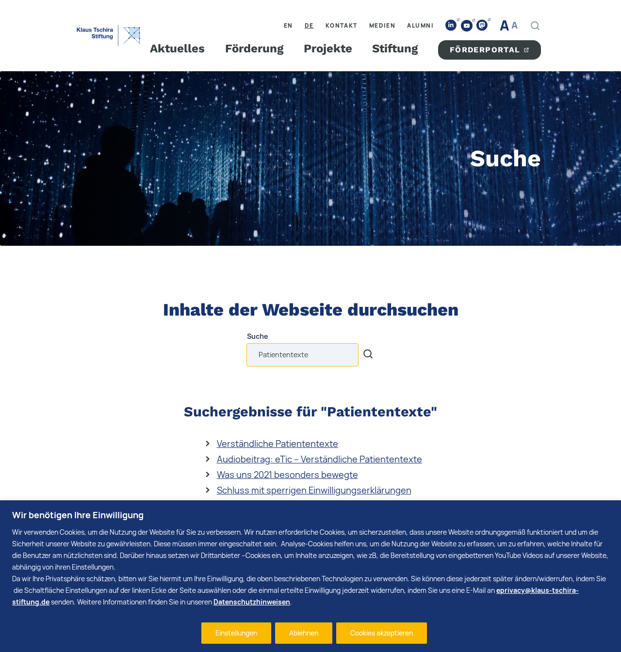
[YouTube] (467, 26)
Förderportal (485, 49)
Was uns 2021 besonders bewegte (287, 474)
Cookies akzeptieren (381, 632)
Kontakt (342, 25)
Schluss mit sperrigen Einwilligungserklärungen (314, 490)
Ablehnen (303, 632)
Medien (382, 25)
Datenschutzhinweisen (251, 601)
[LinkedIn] (451, 25)
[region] (310, 576)
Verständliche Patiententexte (277, 443)
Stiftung (395, 48)
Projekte (328, 48)
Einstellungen (236, 632)
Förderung (254, 48)
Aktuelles (177, 48)
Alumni (420, 25)
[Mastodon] (482, 25)
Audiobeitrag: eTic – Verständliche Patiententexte (319, 459)
